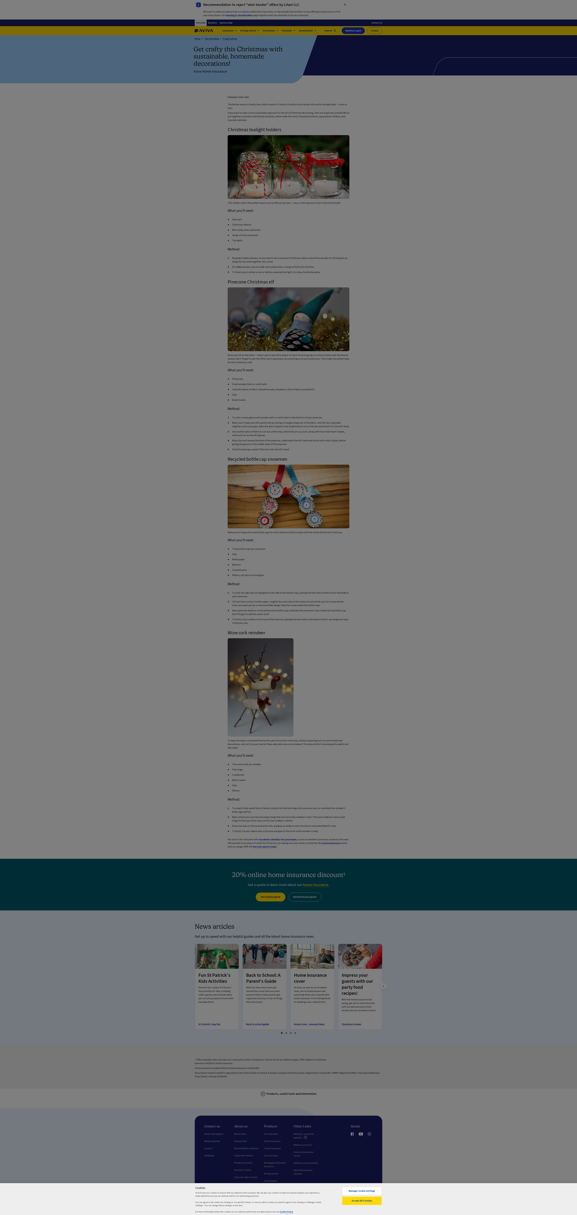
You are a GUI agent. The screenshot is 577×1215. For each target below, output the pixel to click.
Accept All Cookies (362, 1200)
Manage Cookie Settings (362, 1191)
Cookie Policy (286, 1211)
